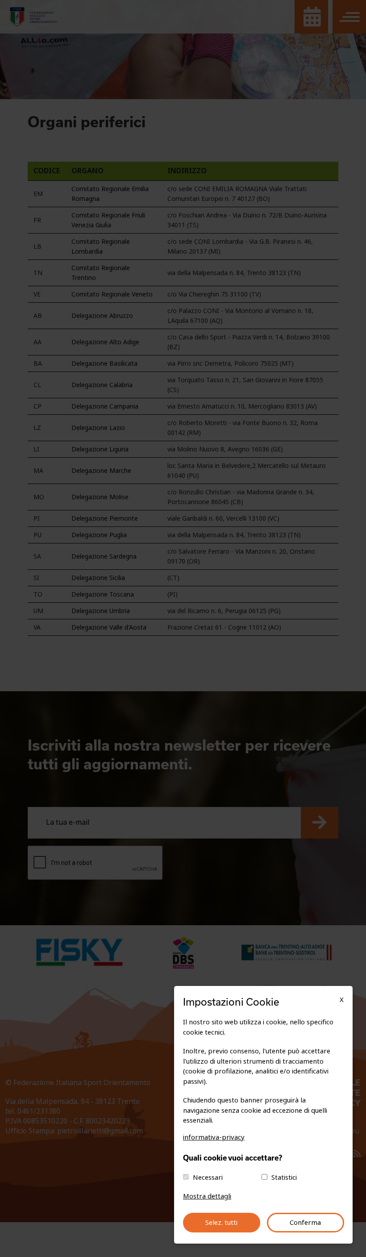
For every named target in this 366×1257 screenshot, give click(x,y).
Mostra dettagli (207, 1196)
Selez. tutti (221, 1223)
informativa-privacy (214, 1137)
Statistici (284, 1177)
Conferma (305, 1223)
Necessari (208, 1177)
